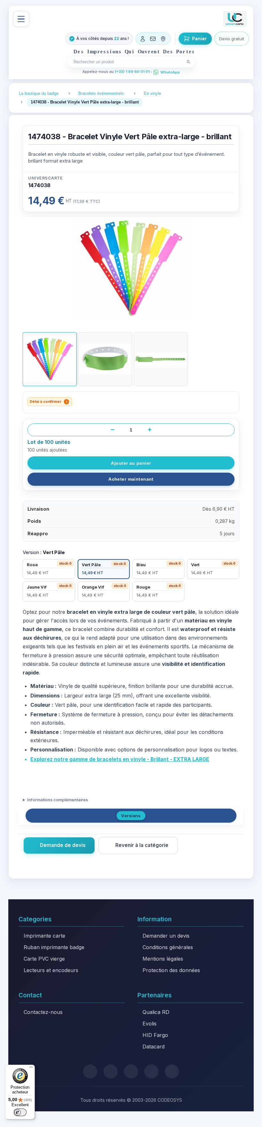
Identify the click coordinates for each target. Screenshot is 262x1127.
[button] (50, 359)
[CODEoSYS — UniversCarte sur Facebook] (131, 1071)
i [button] (66, 402)
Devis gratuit (231, 38)
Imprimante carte (44, 936)
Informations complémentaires (57, 799)
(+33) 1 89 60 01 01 (132, 71)
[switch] (20, 1112)
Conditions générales (168, 947)
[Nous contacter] (153, 38)
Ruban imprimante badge (54, 947)
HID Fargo (155, 1035)
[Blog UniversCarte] (111, 1071)
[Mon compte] (143, 38)
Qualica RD (156, 1012)
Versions (131, 815)
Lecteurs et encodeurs (51, 970)
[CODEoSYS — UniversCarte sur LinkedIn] (151, 1071)
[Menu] (21, 19)
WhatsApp (170, 72)
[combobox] (127, 61)
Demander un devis (166, 936)
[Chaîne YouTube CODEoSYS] (172, 1071)
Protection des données (171, 970)
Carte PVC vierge (44, 959)
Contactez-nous (43, 1012)
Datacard (154, 1046)
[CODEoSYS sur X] (90, 1071)
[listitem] (49, 569)
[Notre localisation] (163, 38)
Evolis (150, 1023)
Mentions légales (163, 959)
